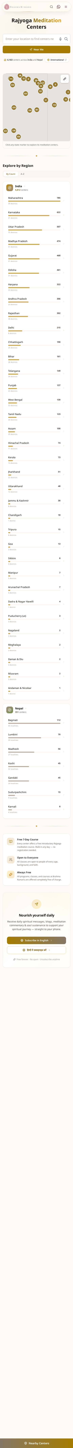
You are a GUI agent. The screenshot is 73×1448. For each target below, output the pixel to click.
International (57, 59)
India (30, 59)
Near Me (38, 49)
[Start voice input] (60, 39)
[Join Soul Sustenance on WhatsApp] (58, 6)
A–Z (22, 173)
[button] (14, 107)
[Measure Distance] (64, 79)
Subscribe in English (36, 940)
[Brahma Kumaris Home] (17, 7)
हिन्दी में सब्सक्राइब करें (36, 950)
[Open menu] (65, 6)
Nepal (40, 59)
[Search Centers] (51, 6)
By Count (10, 173)
